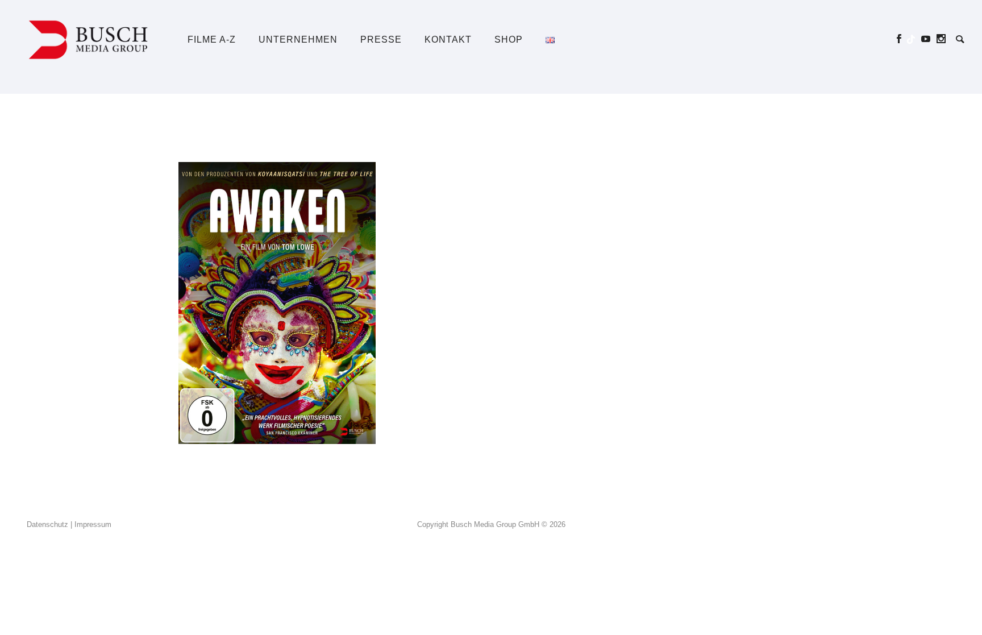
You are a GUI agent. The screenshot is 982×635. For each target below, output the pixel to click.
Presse (381, 39)
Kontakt (448, 39)
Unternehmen (298, 39)
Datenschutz (47, 524)
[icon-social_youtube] (929, 39)
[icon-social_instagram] (941, 39)
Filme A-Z (212, 39)
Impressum (92, 524)
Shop (508, 39)
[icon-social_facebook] (902, 39)
